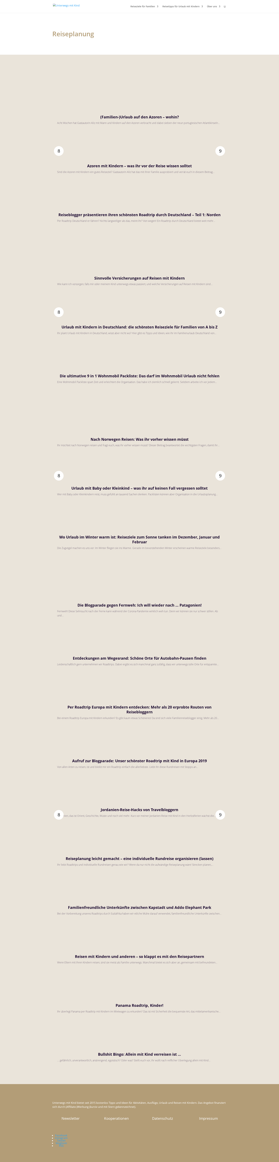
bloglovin (61, 1143)
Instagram (61, 1138)
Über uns (212, 6)
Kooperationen (116, 1118)
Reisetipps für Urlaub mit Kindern (181, 6)
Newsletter (71, 1118)
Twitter (61, 1140)
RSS (61, 1145)
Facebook (61, 1135)
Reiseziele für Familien (142, 6)
